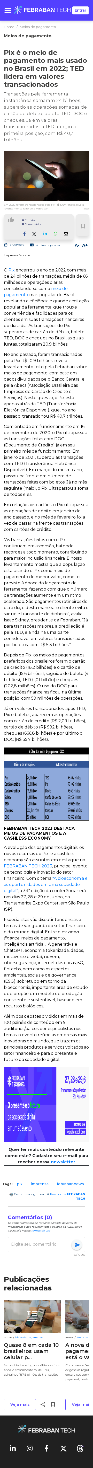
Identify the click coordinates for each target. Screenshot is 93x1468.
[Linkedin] (13, 1448)
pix (19, 1184)
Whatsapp (56, 238)
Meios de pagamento (38, 27)
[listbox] (46, 1184)
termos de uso (40, 1230)
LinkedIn (45, 238)
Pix (12, 270)
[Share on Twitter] (35, 234)
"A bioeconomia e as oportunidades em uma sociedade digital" (46, 884)
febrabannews (70, 1184)
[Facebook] (46, 1448)
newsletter (63, 1161)
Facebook (25, 238)
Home (9, 27)
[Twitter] (63, 1448)
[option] (20, 1184)
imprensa (40, 1184)
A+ (85, 245)
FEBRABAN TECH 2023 (28, 866)
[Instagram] (30, 1448)
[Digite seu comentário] (41, 1244)
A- (77, 245)
